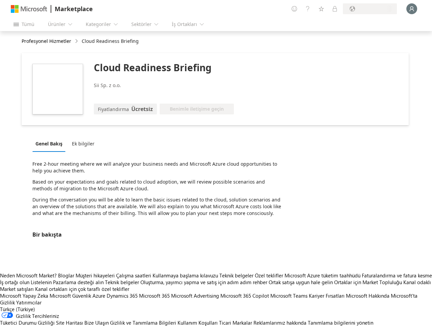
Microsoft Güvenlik (70, 295)
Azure (98, 295)
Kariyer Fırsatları (327, 295)
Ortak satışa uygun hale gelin (301, 282)
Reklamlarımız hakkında (279, 322)
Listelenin (41, 282)
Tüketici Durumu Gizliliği (27, 322)
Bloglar (66, 275)
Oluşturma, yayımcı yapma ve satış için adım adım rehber (203, 282)
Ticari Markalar (235, 322)
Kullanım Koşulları (198, 322)
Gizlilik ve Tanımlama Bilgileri (143, 322)
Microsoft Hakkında (367, 295)
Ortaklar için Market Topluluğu (368, 282)
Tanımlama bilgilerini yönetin (340, 322)
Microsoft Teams (288, 295)
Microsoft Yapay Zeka (24, 295)
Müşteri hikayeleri (95, 275)
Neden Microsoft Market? (28, 275)
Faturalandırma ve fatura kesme (397, 275)
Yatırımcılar (29, 302)
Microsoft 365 (154, 295)
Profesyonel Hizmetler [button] (46, 41)
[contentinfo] (77, 41)
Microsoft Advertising (195, 295)
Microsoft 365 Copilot (244, 295)
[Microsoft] (29, 9)
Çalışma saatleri (133, 275)
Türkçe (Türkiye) (17, 309)
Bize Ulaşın (96, 322)
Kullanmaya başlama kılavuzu (185, 275)
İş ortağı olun (14, 282)
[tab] (50, 143)
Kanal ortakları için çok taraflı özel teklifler (82, 289)
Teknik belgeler (236, 275)
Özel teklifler (269, 275)
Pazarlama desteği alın (78, 282)
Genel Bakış (48, 143)
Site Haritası (69, 322)
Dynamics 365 (122, 295)
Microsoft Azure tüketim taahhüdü (323, 275)
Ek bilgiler (83, 143)
